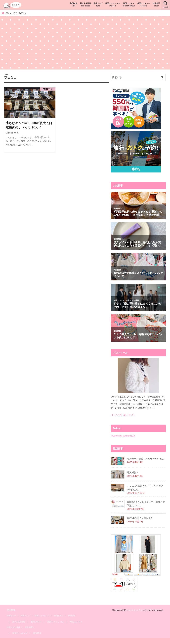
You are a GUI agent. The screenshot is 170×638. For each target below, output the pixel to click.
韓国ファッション (112, 4)
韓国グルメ (25, 616)
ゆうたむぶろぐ (135, 610)
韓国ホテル (58, 616)
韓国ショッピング (42, 616)
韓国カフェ (11, 616)
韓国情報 (73, 4)
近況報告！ (133, 472)
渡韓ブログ (98, 4)
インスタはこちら (123, 414)
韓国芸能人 (29, 627)
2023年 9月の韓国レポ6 (139, 518)
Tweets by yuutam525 (123, 435)
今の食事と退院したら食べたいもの (145, 458)
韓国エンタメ (129, 4)
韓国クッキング (143, 4)
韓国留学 (156, 4)
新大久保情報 (85, 4)
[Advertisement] (85, 43)
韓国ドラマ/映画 (13, 627)
